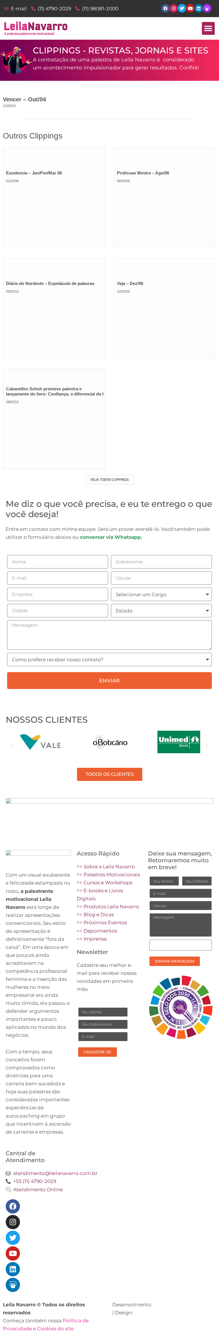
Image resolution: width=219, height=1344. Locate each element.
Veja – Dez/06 (130, 283)
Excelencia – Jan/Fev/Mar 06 (34, 172)
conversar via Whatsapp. (111, 537)
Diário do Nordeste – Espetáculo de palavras (50, 283)
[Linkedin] (13, 1269)
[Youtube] (13, 1253)
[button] (208, 28)
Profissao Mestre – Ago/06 (143, 172)
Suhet (141, 1312)
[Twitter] (13, 1238)
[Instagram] (13, 1222)
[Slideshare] (13, 1285)
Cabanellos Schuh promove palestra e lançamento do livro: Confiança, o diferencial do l (55, 391)
